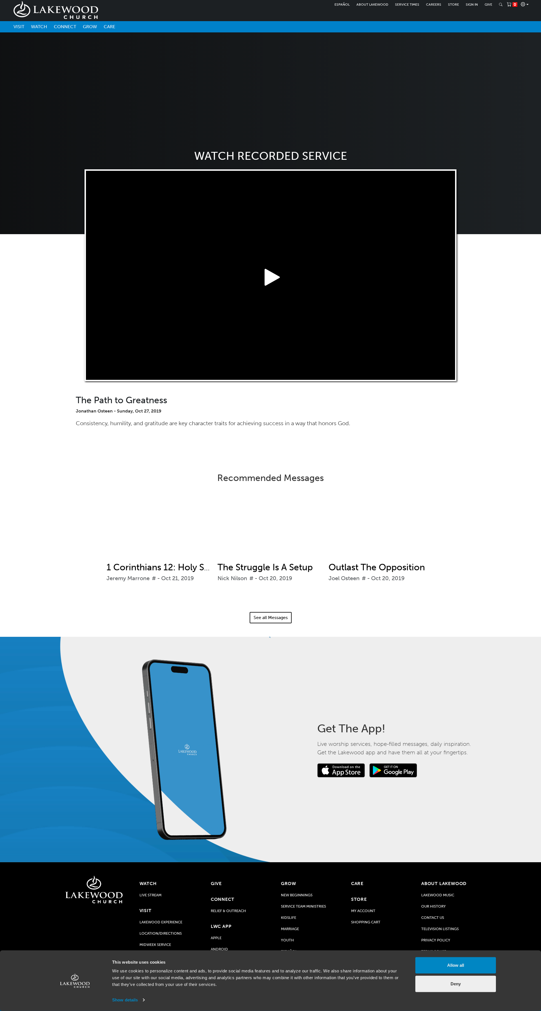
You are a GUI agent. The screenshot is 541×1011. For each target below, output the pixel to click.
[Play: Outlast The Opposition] (381, 526)
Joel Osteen (344, 578)
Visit (19, 26)
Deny (456, 983)
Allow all (455, 965)
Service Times (407, 4)
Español (342, 4)
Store (453, 4)
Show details (125, 999)
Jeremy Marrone (128, 578)
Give (488, 4)
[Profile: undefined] (525, 4)
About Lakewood (372, 4)
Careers (433, 4)
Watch (39, 26)
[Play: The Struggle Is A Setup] (270, 526)
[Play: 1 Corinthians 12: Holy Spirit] (159, 526)
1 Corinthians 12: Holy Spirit (163, 567)
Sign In (472, 4)
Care (109, 26)
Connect (65, 26)
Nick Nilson (232, 578)
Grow (90, 26)
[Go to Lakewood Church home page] (94, 889)
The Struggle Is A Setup (265, 567)
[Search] (501, 4)
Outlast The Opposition (377, 567)
